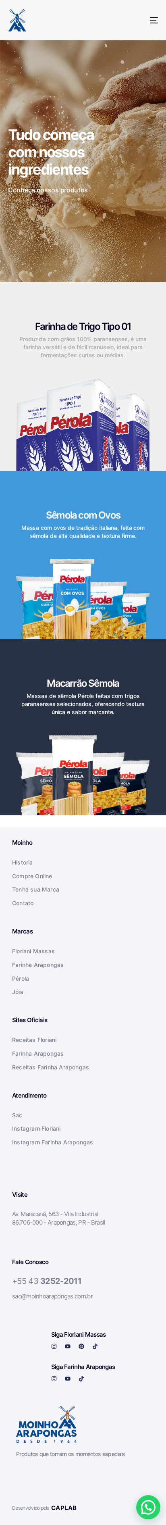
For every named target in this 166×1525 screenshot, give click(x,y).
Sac (17, 1115)
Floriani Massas (33, 951)
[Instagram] (54, 1346)
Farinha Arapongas (38, 964)
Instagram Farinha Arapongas (52, 1142)
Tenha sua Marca (35, 889)
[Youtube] (68, 1346)
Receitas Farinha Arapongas (50, 1067)
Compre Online (32, 876)
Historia (22, 862)
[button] (148, 1507)
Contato (22, 903)
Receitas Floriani (34, 1039)
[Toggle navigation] (133, 20)
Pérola (20, 978)
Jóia (17, 991)
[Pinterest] (81, 1346)
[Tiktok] (95, 1346)
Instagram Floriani (36, 1128)
